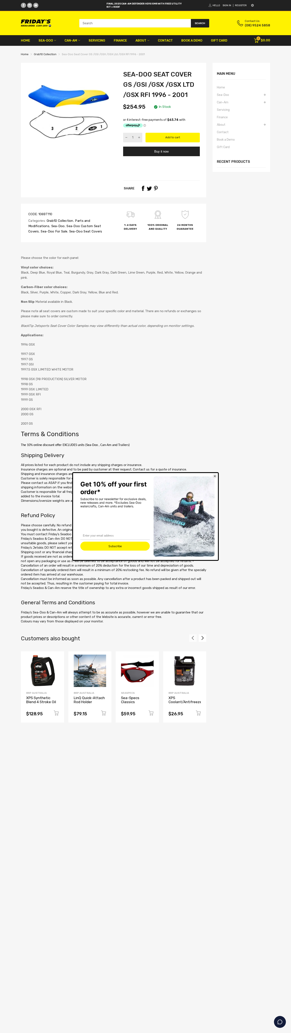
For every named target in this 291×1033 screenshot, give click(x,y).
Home (221, 87)
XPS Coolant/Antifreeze (185, 700)
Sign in (227, 5)
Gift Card (223, 147)
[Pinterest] (155, 188)
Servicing (223, 110)
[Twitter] (149, 188)
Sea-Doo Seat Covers (85, 231)
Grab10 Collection (59, 221)
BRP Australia (36, 692)
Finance (222, 117)
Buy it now (161, 151)
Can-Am (222, 102)
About (221, 125)
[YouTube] (35, 5)
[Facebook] (23, 5)
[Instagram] (29, 5)
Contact (223, 132)
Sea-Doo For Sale (53, 231)
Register (241, 5)
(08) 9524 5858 (257, 25)
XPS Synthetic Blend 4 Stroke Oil (41, 700)
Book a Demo (226, 139)
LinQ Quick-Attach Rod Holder (89, 700)
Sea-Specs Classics (130, 700)
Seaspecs (128, 692)
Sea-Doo (57, 226)
